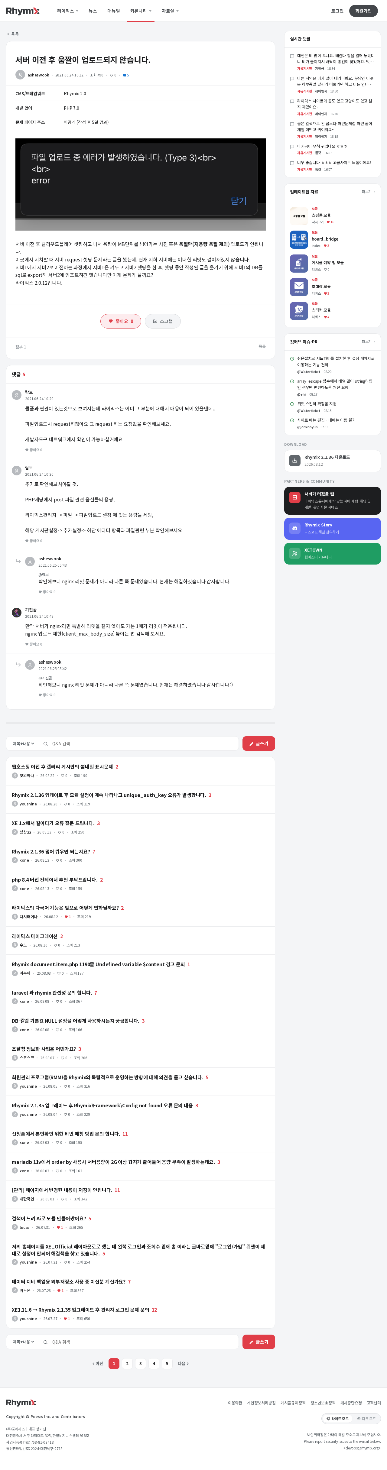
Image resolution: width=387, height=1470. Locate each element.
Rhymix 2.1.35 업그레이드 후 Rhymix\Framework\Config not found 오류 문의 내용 (102, 1105)
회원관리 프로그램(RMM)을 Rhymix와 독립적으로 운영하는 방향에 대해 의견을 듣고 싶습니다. (107, 1077)
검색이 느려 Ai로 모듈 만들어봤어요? (49, 1218)
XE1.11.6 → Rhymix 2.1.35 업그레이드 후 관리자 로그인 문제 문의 (80, 1309)
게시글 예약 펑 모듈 (307, 257)
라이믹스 (66, 10)
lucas (25, 1227)
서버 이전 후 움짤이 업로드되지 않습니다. (83, 59)
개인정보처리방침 (261, 1403)
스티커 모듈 (300, 305)
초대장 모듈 (300, 281)
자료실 (168, 10)
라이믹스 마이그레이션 (35, 936)
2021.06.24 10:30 (39, 474)
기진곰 (31, 610)
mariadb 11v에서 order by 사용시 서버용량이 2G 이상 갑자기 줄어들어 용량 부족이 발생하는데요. (113, 1161)
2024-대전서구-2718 (47, 1448)
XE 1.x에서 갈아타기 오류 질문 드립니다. (53, 823)
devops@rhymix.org (362, 1447)
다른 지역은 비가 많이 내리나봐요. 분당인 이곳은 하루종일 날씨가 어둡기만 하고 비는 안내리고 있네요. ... (335, 84)
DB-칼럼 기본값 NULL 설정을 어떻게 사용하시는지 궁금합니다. (75, 1020)
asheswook (38, 75)
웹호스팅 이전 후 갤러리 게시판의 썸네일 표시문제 (62, 766)
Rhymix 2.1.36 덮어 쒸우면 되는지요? (51, 851)
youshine (28, 804)
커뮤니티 (139, 10)
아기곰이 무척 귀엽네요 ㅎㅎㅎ (322, 146)
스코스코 (27, 1057)
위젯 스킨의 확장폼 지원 (317, 403)
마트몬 (25, 1290)
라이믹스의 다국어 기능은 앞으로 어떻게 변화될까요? (65, 907)
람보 (29, 392)
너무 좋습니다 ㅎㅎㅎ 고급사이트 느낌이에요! (334, 162)
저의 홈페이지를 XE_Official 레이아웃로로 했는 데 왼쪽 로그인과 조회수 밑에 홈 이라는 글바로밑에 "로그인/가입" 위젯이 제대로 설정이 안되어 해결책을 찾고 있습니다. (138, 1250)
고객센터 (374, 1403)
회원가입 (363, 11)
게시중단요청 (351, 1403)
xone (24, 860)
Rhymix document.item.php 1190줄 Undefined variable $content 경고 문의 (98, 964)
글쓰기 (262, 743)
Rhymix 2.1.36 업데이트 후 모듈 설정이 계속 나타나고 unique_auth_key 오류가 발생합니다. (109, 794)
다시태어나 (28, 916)
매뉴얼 (113, 10)
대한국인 (27, 1199)
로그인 (337, 10)
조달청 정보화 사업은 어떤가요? (44, 1048)
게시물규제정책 (293, 1403)
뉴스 (93, 10)
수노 (23, 945)
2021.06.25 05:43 (52, 565)
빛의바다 (27, 775)
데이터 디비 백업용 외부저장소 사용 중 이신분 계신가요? (68, 1281)
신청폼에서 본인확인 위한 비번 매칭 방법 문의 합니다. (66, 1133)
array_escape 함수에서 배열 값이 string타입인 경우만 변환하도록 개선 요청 (334, 384)
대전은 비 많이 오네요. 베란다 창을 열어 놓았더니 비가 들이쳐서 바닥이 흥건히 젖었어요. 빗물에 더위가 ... (336, 62)
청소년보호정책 (323, 1403)
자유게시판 (304, 68)
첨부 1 (20, 347)
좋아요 (124, 321)
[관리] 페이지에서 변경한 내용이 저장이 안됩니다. (62, 1189)
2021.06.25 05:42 (52, 668)
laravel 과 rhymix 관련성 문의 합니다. (52, 992)
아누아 (25, 973)
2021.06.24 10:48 (39, 616)
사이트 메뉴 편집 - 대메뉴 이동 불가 (326, 420)
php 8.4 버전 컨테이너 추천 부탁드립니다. (55, 879)
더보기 (367, 191)
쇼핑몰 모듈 (300, 210)
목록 (14, 34)
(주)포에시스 (15, 1428)
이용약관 (235, 1403)
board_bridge (303, 233)
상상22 (25, 832)
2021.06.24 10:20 (39, 398)
